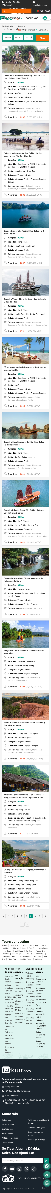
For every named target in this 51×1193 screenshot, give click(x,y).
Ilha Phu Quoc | (27, 959)
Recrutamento (8, 1133)
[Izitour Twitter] (26, 1169)
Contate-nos (7, 1129)
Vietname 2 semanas (20, 1014)
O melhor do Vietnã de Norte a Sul (10, 999)
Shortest (31, 30)
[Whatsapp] (47, 1166)
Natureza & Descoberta (17, 29)
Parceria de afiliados (36, 1140)
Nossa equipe (8, 1124)
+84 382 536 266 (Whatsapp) (11, 3)
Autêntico (27, 108)
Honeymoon (29, 325)
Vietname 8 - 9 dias (20, 990)
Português (44, 11)
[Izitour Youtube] (12, 1169)
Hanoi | (6, 945)
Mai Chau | (20, 951)
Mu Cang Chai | (19, 954)
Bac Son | (39, 956)
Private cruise (41, 536)
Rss (44, 1188)
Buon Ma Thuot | (10, 956)
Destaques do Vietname (9, 1050)
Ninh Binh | (36, 945)
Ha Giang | (9, 951)
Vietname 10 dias (19, 996)
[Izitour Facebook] (5, 1169)
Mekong (39, 959)
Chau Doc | (14, 959)
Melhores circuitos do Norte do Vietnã (10, 989)
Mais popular (28, 397)
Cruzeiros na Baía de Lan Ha (30, 1011)
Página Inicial (7, 26)
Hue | (25, 948)
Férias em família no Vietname (9, 1008)
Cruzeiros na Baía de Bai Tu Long (31, 994)
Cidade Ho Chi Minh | (20, 945)
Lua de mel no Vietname (9, 1029)
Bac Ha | (7, 954)
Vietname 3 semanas (20, 1020)
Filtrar (42, 38)
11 (22, 924)
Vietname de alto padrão (9, 979)
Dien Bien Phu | (26, 956)
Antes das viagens (10, 1138)
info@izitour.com (40, 5)
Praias (37, 397)
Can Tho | (34, 948)
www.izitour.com (12, 1095)
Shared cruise (30, 257)
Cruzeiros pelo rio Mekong (30, 1020)
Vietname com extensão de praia (9, 1019)
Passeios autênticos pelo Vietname (9, 1039)
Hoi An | (17, 948)
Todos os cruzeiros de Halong (30, 976)
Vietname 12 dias (20, 1002)
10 (45, 916)
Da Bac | (30, 951)
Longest (42, 30)
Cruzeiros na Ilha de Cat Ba (30, 1003)
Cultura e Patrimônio (31, 678)
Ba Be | (31, 954)
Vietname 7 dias (20, 983)
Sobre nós (6, 1120)
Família (40, 111)
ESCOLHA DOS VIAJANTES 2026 (30, 1178)
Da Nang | (7, 948)
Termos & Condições (36, 1127)
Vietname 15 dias (19, 1008)
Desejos (21, 26)
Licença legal (7, 1142)
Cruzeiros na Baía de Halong (30, 985)
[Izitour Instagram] (19, 1169)
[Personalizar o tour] (47, 1183)
